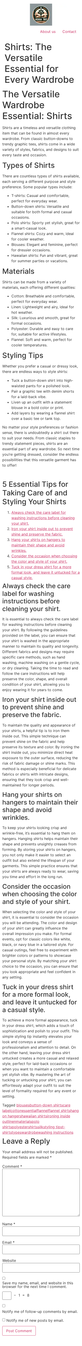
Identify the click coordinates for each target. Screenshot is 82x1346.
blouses (23, 1105)
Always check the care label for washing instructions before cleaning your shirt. (43, 518)
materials (24, 1121)
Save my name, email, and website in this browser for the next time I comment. (37, 1284)
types (16, 1132)
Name (8, 1224)
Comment (12, 1166)
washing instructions (55, 1132)
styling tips (52, 1127)
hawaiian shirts (34, 1116)
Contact (69, 31)
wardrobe (29, 1132)
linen (12, 1121)
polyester (20, 1127)
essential (29, 1110)
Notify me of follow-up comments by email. (40, 1311)
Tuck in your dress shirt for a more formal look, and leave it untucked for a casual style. (45, 572)
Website (9, 1260)
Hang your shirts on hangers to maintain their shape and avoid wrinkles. (38, 545)
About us (48, 31)
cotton (16, 1110)
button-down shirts (46, 1105)
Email (8, 1242)
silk (40, 1127)
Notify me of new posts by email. (35, 1320)
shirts (33, 1127)
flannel (42, 1110)
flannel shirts (59, 1110)
